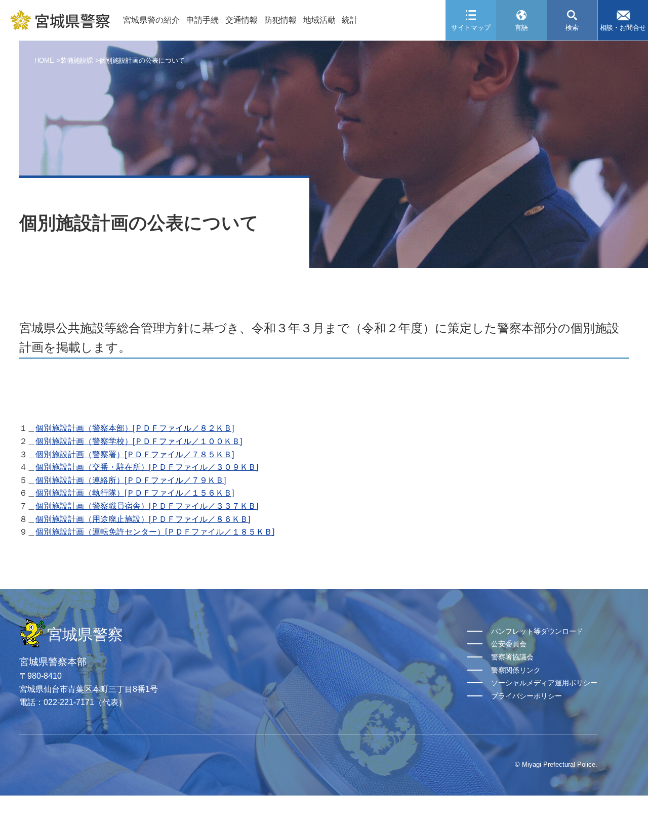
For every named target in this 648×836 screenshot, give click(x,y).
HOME (44, 60)
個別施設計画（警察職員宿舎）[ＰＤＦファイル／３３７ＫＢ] (146, 506)
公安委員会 (508, 644)
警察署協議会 (512, 657)
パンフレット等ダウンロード (537, 631)
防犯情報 (280, 20)
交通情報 (241, 20)
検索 (572, 27)
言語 (521, 27)
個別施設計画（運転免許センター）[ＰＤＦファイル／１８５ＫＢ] (154, 531)
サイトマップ (471, 27)
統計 (350, 20)
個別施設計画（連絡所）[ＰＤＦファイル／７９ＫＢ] (130, 480)
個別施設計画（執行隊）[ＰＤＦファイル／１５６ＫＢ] (134, 493)
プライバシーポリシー (526, 696)
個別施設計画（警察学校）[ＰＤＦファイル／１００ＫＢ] (138, 441)
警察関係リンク (516, 670)
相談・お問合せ (623, 27)
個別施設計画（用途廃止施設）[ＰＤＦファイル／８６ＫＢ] (142, 519)
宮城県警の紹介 (151, 20)
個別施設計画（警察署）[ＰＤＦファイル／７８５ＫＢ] (134, 454)
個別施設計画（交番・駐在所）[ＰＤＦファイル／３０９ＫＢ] (146, 467)
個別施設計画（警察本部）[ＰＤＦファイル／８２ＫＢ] (134, 428)
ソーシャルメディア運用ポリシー (544, 683)
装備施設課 (76, 60)
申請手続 (202, 20)
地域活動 (319, 20)
